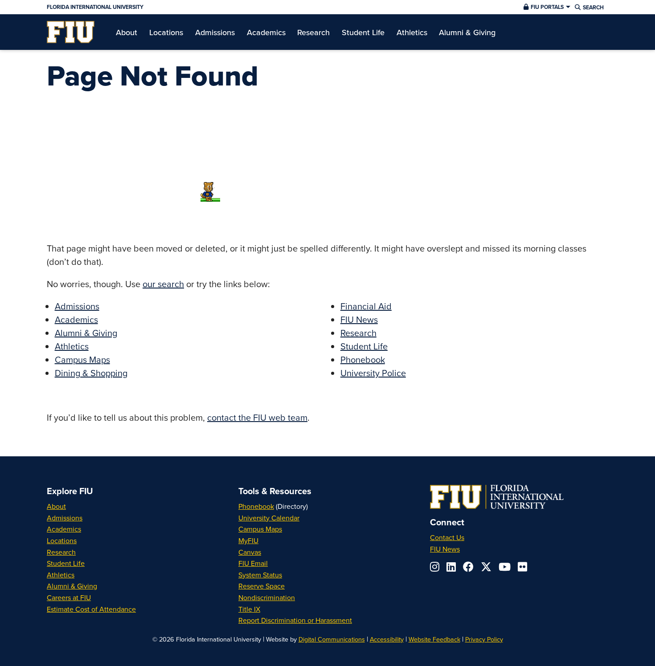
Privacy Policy (484, 639)
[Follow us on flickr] (522, 567)
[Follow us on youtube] (504, 567)
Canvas (249, 552)
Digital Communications (332, 639)
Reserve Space (261, 586)
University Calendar (268, 518)
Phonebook (362, 359)
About (56, 506)
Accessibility (387, 639)
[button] (546, 7)
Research (358, 332)
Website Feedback (434, 639)
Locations (62, 540)
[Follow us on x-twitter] (486, 567)
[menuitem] (70, 32)
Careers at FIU (69, 597)
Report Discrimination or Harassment (295, 620)
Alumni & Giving (86, 332)
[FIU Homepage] (70, 32)
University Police (373, 372)
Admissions (77, 306)
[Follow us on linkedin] (451, 567)
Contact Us (447, 537)
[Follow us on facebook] (468, 567)
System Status (260, 575)
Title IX (249, 609)
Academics (76, 319)
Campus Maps (82, 359)
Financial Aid (366, 306)
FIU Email (253, 563)
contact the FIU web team (257, 417)
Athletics (72, 346)
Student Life (364, 346)
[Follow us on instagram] (434, 567)
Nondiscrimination (266, 597)
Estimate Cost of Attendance (91, 609)
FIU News (359, 319)
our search (163, 283)
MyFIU (248, 540)
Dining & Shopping (91, 372)
